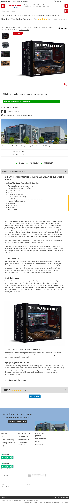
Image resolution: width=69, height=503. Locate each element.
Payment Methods (24, 433)
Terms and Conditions (62, 502)
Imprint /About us (33, 502)
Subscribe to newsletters (16, 421)
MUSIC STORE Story (7, 440)
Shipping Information (8, 443)
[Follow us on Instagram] (64, 497)
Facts (2, 437)
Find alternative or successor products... (18, 101)
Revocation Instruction (51, 502)
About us (4, 433)
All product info (24, 29)
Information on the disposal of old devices (18, 115)
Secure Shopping (24, 440)
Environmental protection (40, 435)
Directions (38, 442)
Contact (3, 497)
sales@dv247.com (8, 1)
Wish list (18, 107)
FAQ (2, 446)
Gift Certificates (40, 439)
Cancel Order (39, 445)
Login (58, 1)
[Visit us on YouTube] (67, 497)
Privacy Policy (41, 502)
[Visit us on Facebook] (61, 497)
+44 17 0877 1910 (18, 154)
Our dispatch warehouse (22, 444)
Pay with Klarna (23, 437)
